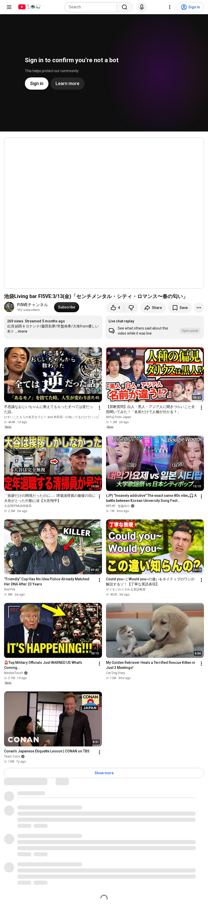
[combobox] (92, 7)
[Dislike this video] (131, 308)
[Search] (124, 7)
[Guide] (9, 7)
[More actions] (199, 308)
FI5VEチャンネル (32, 304)
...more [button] (21, 331)
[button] (155, 327)
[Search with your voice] (142, 7)
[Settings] (170, 7)
